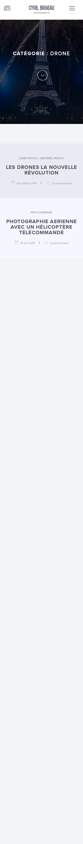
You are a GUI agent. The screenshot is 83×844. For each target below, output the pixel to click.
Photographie (41, 212)
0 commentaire (59, 243)
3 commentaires (62, 183)
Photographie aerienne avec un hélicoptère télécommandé (41, 226)
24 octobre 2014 (26, 183)
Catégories (7, 6)
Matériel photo (52, 158)
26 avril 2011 (27, 243)
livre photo (28, 158)
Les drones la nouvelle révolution (41, 170)
